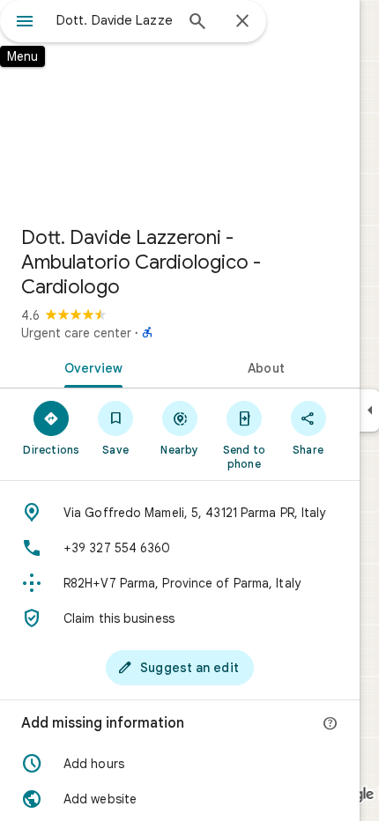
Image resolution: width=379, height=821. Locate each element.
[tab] (90, 366)
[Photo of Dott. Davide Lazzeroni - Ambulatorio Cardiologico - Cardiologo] (180, 105)
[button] (180, 763)
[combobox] (114, 20)
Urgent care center (76, 333)
